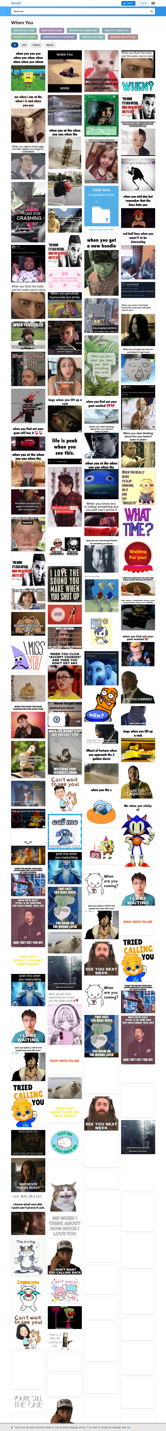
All (15, 45)
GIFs (24, 45)
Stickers (36, 45)
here (129, 1427)
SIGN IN (143, 3)
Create (129, 3)
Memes (50, 45)
